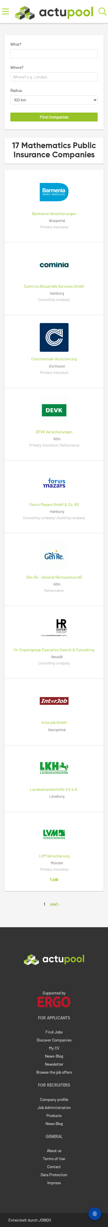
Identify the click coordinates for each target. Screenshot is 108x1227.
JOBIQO (45, 1220)
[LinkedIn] (54, 977)
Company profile (54, 1099)
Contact (54, 1166)
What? (15, 44)
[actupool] (54, 11)
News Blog (54, 1123)
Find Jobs (54, 1031)
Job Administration (54, 1107)
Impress (54, 1182)
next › (55, 904)
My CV (54, 1048)
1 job (54, 880)
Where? (16, 67)
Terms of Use (54, 1158)
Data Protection (54, 1174)
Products (54, 1115)
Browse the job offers (54, 1072)
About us (54, 1150)
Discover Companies (54, 1039)
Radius (16, 90)
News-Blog (54, 1056)
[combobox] (54, 53)
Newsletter (54, 1064)
